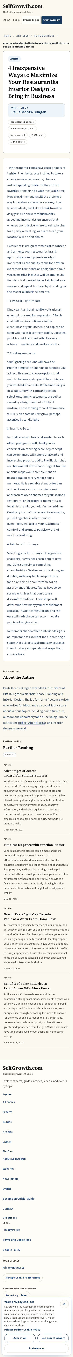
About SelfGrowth (14, 1159)
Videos (7, 1142)
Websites (9, 1169)
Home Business (44, 36)
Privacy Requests (13, 1268)
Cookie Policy (11, 1250)
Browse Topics (31, 20)
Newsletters (10, 1179)
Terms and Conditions (17, 1240)
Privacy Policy (11, 1230)
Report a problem (16, 1295)
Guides (7, 1122)
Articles (22, 36)
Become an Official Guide (18, 1199)
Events (7, 1189)
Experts (7, 1112)
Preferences (36, 1348)
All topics (9, 1102)
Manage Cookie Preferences (22, 1278)
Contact (8, 1209)
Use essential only (53, 1338)
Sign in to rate (18, 142)
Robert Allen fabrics (31, 723)
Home (7, 36)
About (7, 20)
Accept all (19, 1338)
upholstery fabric (31, 717)
